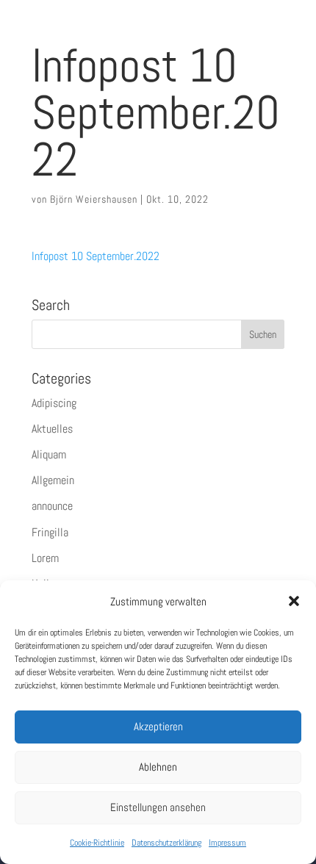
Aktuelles (52, 428)
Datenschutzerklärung (166, 843)
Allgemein (53, 480)
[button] (294, 601)
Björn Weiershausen (93, 199)
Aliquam (49, 454)
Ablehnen (158, 767)
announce (52, 506)
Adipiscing (54, 403)
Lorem (45, 558)
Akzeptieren (158, 726)
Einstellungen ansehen (158, 807)
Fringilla (50, 532)
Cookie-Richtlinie (97, 843)
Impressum (227, 843)
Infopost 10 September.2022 (95, 256)
